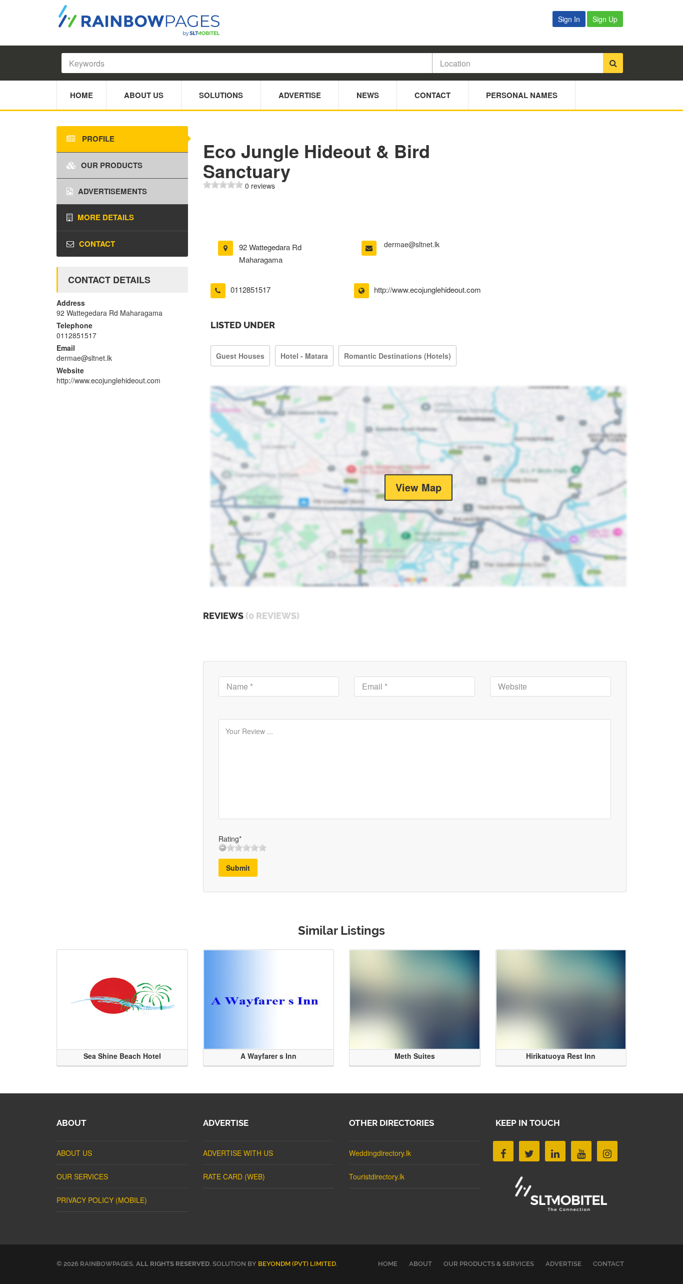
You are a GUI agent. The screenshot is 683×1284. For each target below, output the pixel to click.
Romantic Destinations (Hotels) (397, 356)
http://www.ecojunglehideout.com (427, 289)
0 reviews (260, 186)
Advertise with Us (238, 1153)
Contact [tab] (97, 243)
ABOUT (420, 1263)
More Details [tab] (106, 217)
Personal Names (522, 95)
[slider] (223, 185)
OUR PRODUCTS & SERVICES (489, 1263)
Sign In (569, 19)
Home (81, 95)
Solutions (221, 95)
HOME (388, 1263)
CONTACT (608, 1263)
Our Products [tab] (111, 165)
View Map (419, 487)
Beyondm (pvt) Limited (297, 1263)
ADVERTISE (564, 1263)
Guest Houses (240, 356)
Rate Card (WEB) (234, 1176)
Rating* (230, 839)
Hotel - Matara (304, 356)
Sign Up (605, 19)
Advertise (299, 95)
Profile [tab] (97, 138)
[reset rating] (222, 848)
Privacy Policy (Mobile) (101, 1200)
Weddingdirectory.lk (380, 1153)
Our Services (82, 1176)
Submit (238, 868)
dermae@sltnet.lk (412, 244)
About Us (144, 95)
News (367, 95)
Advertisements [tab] (112, 191)
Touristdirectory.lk (376, 1176)
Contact (432, 95)
